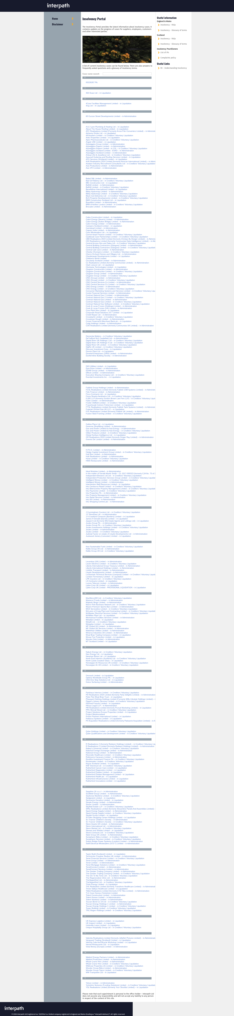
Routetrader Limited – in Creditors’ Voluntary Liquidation (110, 761)
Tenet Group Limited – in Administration (103, 860)
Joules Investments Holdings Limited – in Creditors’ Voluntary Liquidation (117, 527)
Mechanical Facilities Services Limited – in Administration (110, 617)
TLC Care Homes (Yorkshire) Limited (102, 893)
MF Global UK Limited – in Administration (103, 626)
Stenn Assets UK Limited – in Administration (104, 824)
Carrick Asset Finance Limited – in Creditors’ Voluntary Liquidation (114, 234)
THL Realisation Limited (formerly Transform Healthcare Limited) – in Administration (121, 886)
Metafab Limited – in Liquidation (99, 620)
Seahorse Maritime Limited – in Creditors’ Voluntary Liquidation (113, 796)
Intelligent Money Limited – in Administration (104, 482)
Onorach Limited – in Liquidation (100, 675)
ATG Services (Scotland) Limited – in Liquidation (106, 159)
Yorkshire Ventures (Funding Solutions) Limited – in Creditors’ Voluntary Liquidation (121, 985)
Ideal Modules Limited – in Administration (103, 471)
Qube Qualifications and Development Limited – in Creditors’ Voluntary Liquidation (121, 733)
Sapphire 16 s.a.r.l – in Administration (102, 791)
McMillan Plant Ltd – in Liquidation (100, 615)
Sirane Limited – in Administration (100, 804)
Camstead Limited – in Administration (102, 228)
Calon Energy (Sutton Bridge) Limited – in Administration (110, 221)
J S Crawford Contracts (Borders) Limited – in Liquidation (110, 516)
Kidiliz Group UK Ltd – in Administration (102, 549)
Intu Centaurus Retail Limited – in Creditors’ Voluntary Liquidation (114, 486)
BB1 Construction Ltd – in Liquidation (102, 183)
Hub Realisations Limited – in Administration (104, 456)
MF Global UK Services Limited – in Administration (107, 628)
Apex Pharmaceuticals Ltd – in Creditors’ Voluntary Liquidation (112, 140)
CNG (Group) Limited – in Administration (103, 278)
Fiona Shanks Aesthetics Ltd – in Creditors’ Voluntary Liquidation (113, 396)
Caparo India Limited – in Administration (103, 230)
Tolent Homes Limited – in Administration (103, 897)
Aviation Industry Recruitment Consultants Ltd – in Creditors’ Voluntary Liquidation (121, 164)
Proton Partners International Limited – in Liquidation (108, 716)
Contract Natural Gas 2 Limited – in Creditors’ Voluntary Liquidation (114, 297)
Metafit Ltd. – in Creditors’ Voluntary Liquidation (106, 622)
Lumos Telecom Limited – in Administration (104, 583)
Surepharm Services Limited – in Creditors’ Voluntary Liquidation (113, 839)
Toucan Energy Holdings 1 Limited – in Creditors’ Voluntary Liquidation (116, 906)
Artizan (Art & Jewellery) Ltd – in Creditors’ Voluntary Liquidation (113, 155)
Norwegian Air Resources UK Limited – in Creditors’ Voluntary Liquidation (117, 663)
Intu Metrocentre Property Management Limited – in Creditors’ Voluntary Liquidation (121, 489)
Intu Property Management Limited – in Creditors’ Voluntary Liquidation (116, 495)
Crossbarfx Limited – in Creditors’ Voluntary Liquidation (109, 317)
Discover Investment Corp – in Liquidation (104, 349)
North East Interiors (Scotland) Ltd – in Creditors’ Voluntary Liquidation (116, 658)
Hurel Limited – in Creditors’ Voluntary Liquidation (107, 458)
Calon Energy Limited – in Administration (103, 224)
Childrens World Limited (96, 258)
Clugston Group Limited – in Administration (104, 273)
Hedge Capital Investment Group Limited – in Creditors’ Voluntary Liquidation (119, 452)
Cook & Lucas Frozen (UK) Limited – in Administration (109, 308)
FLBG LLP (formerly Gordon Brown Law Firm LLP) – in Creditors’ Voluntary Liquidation (123, 398)
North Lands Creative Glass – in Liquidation (104, 661)
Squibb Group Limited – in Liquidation (102, 815)
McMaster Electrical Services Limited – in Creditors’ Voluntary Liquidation (117, 613)
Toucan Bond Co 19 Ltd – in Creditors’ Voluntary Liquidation (111, 902)
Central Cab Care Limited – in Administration (105, 250)
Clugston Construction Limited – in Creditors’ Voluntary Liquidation (114, 271)
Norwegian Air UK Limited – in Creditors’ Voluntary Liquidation (112, 665)
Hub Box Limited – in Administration (101, 454)
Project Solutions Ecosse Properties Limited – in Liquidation (111, 712)
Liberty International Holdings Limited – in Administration (110, 568)
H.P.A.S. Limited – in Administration (101, 450)
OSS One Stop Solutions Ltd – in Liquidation (105, 680)
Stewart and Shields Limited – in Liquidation (104, 830)
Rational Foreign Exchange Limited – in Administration (109, 750)
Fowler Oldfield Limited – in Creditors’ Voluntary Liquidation (111, 403)
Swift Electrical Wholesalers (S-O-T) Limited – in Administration (112, 843)
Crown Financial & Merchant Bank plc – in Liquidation (108, 321)
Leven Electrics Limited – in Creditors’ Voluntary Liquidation (111, 564)
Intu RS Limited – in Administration (100, 499)
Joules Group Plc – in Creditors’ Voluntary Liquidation (108, 525)
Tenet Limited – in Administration (100, 863)
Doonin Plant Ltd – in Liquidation (100, 351)
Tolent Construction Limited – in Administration (105, 895)
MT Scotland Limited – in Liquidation (101, 641)
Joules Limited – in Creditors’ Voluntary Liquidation (107, 532)
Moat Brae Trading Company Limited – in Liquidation (108, 635)
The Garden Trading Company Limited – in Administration (110, 871)
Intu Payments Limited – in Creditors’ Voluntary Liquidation (111, 491)
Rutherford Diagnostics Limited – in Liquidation (106, 770)
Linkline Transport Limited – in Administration (105, 570)
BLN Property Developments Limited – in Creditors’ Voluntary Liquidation (117, 198)
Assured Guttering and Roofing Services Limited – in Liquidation (113, 157)
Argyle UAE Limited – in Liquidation (101, 142)
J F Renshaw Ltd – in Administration (101, 514)
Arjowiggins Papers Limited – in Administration (105, 146)
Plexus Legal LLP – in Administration (101, 706)
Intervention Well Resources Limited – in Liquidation (108, 484)
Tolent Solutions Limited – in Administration (104, 899)
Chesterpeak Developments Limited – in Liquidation (108, 256)
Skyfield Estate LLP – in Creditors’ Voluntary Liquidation (109, 807)
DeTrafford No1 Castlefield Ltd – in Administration (107, 338)
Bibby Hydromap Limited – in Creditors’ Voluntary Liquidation (112, 194)
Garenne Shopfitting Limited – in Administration (106, 426)
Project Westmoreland (95, 714)
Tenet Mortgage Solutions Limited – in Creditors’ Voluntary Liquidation (115, 865)
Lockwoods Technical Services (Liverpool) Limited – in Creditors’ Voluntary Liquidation (122, 574)
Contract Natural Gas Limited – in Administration (106, 299)
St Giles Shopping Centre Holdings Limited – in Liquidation (111, 817)
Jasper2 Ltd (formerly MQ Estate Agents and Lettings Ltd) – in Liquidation (117, 521)
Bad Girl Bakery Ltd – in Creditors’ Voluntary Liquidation (109, 181)
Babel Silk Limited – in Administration (101, 178)
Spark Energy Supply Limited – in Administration (106, 811)
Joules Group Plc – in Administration (101, 523)
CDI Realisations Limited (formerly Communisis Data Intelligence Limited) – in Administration (125, 241)
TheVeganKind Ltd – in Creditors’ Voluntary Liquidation (109, 882)
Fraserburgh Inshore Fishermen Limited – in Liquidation (110, 405)
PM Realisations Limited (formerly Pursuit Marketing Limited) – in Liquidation (118, 708)
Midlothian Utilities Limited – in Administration (105, 630)
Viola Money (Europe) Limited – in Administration (107, 947)
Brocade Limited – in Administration (101, 207)
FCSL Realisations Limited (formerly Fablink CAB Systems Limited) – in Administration (122, 390)
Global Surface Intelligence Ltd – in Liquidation (106, 435)
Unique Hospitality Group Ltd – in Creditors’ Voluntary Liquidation (113, 927)
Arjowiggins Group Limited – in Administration (105, 144)
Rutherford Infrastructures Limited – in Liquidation (107, 779)
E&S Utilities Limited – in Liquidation (101, 366)
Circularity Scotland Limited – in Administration (105, 260)
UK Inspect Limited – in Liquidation (101, 923)
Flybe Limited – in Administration (100, 401)
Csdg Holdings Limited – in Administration (103, 323)
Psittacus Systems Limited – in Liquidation (104, 719)
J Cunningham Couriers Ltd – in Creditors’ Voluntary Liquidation (113, 512)
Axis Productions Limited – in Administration (104, 166)
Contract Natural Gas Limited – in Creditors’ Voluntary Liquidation (114, 302)
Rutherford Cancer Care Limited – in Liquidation (106, 768)
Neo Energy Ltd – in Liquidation (99, 654)
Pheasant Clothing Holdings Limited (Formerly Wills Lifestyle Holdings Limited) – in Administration (127, 699)
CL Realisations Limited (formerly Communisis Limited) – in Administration (117, 263)
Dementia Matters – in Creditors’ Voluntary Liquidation (109, 336)
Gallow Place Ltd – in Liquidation (100, 424)
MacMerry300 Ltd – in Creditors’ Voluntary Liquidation (109, 598)
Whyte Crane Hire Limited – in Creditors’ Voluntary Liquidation (112, 964)
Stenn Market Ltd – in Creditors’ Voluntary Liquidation (108, 828)
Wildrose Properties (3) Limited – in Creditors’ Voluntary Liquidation (114, 966)
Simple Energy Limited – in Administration (103, 802)
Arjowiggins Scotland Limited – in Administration (106, 153)
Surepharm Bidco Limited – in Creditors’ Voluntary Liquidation (112, 837)
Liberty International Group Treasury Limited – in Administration (113, 566)
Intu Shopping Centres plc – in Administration (105, 502)
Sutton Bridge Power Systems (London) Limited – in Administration (114, 841)
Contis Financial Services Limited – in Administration (108, 293)
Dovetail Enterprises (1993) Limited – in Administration (109, 353)
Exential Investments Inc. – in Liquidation (103, 377)
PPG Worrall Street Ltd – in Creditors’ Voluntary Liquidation (111, 710)
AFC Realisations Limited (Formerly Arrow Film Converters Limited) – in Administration (123, 131)
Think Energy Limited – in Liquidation (102, 884)
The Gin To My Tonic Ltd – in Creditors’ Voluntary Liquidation (111, 876)
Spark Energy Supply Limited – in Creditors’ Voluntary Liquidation (113, 813)
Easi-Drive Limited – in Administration (102, 368)
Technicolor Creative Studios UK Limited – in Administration (111, 856)
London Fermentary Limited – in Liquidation (104, 577)
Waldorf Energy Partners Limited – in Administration (108, 957)
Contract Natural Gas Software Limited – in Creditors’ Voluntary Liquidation (118, 304)
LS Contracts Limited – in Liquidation (101, 581)
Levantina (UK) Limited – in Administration (104, 561)
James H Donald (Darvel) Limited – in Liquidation (107, 519)
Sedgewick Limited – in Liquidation (100, 798)
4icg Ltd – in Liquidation (96, 106)
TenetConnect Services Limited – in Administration (107, 869)
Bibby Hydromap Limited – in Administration (104, 191)
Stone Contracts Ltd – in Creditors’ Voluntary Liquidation (110, 833)
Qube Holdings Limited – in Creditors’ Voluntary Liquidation (111, 731)
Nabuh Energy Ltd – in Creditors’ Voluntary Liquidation (109, 652)
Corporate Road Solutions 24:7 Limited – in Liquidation (109, 312)
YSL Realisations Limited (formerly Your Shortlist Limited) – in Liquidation (117, 987)
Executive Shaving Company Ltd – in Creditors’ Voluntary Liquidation (115, 375)
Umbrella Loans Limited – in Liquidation (103, 925)
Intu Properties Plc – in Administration (102, 493)
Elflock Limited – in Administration (100, 373)
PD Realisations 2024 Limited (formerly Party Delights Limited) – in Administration (120, 695)
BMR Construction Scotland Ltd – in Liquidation (106, 200)
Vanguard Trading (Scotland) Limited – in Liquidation (108, 940)
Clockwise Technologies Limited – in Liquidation (106, 267)
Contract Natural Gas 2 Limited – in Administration (107, 295)
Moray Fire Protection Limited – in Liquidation (105, 637)
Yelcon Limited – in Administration (100, 983)
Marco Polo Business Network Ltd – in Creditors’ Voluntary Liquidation (115, 604)
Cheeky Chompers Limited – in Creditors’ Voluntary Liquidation (112, 252)
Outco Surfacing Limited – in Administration (104, 682)
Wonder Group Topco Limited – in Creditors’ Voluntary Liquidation (114, 970)
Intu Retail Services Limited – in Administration (105, 497)
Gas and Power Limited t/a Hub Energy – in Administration (111, 428)
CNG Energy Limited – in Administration (103, 286)
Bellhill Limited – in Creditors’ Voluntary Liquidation (107, 187)
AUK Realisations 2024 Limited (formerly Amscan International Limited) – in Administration (124, 161)
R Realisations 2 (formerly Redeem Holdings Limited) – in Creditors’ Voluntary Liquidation (124, 744)
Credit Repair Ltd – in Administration (101, 315)
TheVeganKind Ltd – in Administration (102, 880)
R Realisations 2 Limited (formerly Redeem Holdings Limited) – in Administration (120, 746)
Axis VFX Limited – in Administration (101, 168)
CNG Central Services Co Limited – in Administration (108, 282)
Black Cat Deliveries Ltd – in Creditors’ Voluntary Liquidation (111, 196)
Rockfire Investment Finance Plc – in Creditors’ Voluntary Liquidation (115, 759)
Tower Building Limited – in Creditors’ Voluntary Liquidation (111, 908)
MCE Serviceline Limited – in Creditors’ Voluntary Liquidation (111, 609)
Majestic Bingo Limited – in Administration (103, 602)
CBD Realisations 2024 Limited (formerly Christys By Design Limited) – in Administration (123, 239)
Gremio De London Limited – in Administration (105, 439)
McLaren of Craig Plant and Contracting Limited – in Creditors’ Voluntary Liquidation (121, 611)
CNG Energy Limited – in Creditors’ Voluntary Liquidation (110, 289)
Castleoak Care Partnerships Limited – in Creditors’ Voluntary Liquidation (117, 237)
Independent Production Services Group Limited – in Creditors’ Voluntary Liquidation (122, 478)
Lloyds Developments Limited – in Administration (106, 572)
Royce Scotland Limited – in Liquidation (103, 763)
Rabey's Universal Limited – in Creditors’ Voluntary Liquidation (112, 748)
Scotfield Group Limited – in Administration (104, 794)
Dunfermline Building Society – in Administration (106, 356)
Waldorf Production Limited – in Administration (105, 959)
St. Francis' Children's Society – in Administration (107, 820)
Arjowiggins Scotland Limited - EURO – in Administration (110, 151)
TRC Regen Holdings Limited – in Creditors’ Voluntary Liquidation (114, 910)
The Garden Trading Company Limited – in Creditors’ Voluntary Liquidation (118, 873)
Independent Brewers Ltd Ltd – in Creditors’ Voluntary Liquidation (114, 476)
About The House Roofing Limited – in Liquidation (107, 129)
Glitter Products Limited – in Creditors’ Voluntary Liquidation (111, 433)
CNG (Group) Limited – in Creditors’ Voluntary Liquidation (110, 280)
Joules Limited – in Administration (100, 529)
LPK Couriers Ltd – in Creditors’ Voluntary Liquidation (108, 579)
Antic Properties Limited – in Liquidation (103, 138)
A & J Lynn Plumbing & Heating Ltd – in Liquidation (107, 127)
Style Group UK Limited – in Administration (104, 835)
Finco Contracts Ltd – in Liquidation (101, 394)
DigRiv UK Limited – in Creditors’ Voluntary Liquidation (109, 347)
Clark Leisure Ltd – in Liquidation (100, 265)
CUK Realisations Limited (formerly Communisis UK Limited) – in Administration (120, 325)
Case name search (91, 74)
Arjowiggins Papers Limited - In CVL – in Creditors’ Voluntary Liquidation (116, 148)
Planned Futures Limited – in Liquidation (103, 703)
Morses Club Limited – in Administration (103, 639)
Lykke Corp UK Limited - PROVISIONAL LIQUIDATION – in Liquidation (116, 587)
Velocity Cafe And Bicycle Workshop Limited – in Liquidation (111, 942)
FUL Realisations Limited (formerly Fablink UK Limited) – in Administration (117, 411)
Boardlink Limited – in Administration (101, 202)
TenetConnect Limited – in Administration (103, 867)
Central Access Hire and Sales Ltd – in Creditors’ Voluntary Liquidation (116, 243)
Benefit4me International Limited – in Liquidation (106, 189)
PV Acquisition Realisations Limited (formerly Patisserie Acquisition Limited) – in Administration (126, 721)
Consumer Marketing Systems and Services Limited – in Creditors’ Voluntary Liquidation (123, 291)
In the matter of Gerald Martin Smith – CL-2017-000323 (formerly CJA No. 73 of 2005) (123, 473)
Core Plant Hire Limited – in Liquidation (102, 310)
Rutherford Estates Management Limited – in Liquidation (110, 774)
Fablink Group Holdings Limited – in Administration (107, 388)
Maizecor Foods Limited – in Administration (104, 600)
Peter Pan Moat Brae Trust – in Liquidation (104, 697)
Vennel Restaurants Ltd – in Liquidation (102, 944)
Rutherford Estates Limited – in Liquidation (104, 772)
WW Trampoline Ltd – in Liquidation (101, 972)
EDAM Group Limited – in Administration (103, 370)
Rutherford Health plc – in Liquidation (102, 776)
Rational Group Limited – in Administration (104, 753)
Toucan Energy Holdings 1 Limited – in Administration (108, 904)
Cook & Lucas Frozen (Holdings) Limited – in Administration (111, 306)
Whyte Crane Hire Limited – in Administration (105, 961)
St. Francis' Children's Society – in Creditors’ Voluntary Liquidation (114, 822)
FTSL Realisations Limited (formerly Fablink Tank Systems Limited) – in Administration (122, 407)
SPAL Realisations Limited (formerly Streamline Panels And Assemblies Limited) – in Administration (128, 809)
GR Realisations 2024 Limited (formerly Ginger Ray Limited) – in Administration (120, 437)
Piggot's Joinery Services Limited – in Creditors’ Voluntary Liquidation (115, 701)
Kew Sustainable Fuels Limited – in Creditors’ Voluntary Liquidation (114, 547)
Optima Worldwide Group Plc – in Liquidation (105, 678)
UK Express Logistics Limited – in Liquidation (105, 921)
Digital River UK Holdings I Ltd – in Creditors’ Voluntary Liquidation (114, 340)
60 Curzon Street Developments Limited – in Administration (111, 116)
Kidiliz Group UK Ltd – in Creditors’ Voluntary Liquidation (110, 551)
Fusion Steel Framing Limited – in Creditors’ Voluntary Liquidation (114, 414)
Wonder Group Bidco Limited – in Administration (106, 968)
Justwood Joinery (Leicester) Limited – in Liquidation (108, 536)
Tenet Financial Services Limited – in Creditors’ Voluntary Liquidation (115, 858)
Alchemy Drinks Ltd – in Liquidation (101, 133)
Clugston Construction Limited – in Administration (107, 269)
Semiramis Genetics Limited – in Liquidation (104, 800)
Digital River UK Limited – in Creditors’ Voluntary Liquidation (111, 345)
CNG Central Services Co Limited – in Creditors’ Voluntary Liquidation (115, 284)
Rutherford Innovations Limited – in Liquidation (106, 781)
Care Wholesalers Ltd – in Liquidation (102, 232)
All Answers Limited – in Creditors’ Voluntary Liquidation (109, 135)
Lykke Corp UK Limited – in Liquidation (102, 585)
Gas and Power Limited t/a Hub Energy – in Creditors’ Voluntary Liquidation (118, 431)
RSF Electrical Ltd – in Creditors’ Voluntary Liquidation (109, 766)
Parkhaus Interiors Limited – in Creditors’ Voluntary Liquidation (112, 693)
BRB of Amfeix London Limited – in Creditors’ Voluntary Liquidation (114, 204)
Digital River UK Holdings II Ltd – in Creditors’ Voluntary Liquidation (114, 343)
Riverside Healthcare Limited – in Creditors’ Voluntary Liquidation (113, 755)
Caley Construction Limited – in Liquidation (104, 217)
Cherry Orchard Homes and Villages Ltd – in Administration (111, 254)
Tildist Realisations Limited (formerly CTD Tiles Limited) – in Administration (117, 891)
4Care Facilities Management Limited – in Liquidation (108, 103)
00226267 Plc (92, 82)
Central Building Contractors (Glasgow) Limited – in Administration (114, 245)
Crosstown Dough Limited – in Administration (105, 319)
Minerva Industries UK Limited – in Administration (107, 633)
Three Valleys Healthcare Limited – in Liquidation (107, 889)
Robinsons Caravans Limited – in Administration (106, 757)
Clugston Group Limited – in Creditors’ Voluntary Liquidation (111, 276)
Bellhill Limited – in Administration (100, 185)
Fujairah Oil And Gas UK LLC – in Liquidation (105, 409)
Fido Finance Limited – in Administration (103, 392)
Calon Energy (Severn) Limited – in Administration (107, 219)
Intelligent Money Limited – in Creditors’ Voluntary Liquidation (112, 480)
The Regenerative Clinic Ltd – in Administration (106, 878)
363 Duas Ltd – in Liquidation (98, 93)
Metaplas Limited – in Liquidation (100, 624)
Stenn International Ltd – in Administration (104, 826)
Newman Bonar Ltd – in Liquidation (101, 656)
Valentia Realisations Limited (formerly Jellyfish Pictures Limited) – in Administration (121, 938)
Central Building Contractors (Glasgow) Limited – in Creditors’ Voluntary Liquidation (121, 247)
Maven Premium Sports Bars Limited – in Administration (110, 607)
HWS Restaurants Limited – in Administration (105, 461)
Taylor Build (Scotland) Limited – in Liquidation (105, 854)
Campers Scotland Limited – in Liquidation (104, 226)
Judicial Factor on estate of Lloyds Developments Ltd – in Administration (116, 534)
